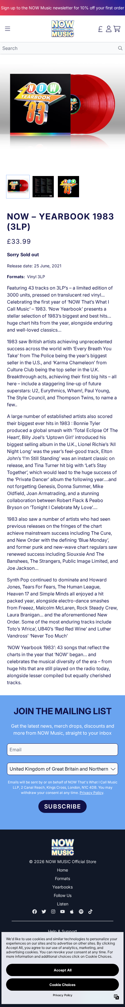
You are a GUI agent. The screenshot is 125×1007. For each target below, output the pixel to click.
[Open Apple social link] (71, 911)
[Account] (108, 28)
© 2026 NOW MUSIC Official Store (62, 861)
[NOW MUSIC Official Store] (62, 28)
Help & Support (62, 931)
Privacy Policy (91, 792)
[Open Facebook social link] (34, 911)
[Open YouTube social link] (62, 911)
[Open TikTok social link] (90, 911)
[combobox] (62, 48)
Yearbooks (62, 886)
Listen (62, 903)
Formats (62, 878)
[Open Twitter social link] (44, 911)
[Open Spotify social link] (81, 911)
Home (62, 869)
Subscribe (62, 806)
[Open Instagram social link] (53, 911)
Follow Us (63, 895)
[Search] (120, 48)
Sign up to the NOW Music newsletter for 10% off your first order (62, 7)
